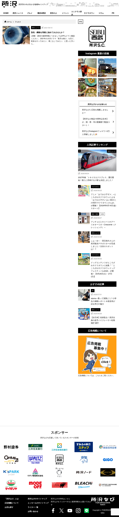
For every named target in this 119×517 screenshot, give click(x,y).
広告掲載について (12, 503)
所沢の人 (53, 13)
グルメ (29, 13)
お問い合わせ (33, 511)
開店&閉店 (42, 13)
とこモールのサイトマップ (38, 503)
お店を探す (9, 507)
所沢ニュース (18, 13)
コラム (101, 13)
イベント (65, 13)
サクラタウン (89, 13)
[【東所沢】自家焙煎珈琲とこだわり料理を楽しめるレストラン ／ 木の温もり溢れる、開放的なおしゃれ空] (87, 67)
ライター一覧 (33, 507)
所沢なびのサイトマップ (37, 498)
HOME (6, 13)
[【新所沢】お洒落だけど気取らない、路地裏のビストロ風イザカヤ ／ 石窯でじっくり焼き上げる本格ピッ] (87, 87)
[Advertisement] (97, 406)
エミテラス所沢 (76, 13)
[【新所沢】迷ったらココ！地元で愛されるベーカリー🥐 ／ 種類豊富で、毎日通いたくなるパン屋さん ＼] (107, 87)
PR (113, 13)
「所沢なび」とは (12, 498)
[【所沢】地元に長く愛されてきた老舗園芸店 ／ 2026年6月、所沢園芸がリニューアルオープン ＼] (107, 67)
